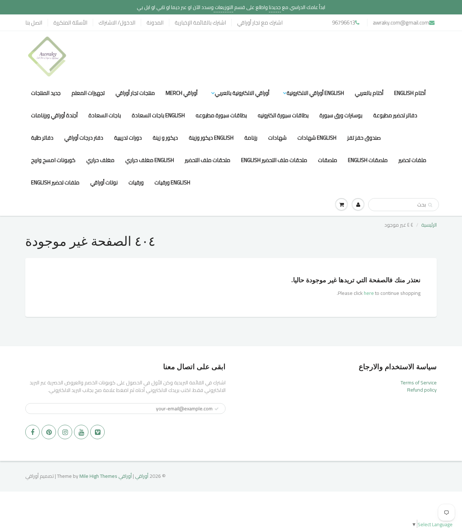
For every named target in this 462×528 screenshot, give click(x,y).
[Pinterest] (49, 432)
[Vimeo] (97, 432)
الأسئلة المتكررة (70, 22)
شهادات (277, 137)
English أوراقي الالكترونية (315, 93)
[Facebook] (32, 432)
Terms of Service (419, 382)
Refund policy (422, 389)
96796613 (343, 22)
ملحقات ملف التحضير (207, 160)
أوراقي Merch (181, 93)
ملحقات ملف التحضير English (274, 160)
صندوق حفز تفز (364, 137)
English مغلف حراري (149, 160)
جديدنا (275, 7)
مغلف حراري (100, 160)
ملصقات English (368, 160)
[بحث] (430, 205)
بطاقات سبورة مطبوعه (221, 115)
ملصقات (327, 160)
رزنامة (250, 137)
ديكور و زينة (165, 137)
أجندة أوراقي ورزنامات (54, 115)
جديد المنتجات (46, 93)
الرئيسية (429, 225)
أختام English (410, 93)
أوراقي (141, 476)
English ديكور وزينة (211, 137)
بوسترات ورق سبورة (340, 115)
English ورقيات (172, 182)
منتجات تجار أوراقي (135, 93)
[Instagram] (65, 432)
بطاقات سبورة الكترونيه (283, 115)
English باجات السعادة (158, 115)
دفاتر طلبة (42, 137)
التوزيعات (223, 7)
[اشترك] (216, 409)
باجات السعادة (104, 115)
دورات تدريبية (128, 137)
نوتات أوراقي (104, 182)
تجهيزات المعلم (88, 93)
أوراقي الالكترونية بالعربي (242, 93)
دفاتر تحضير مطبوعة (395, 115)
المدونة (155, 22)
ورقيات (136, 182)
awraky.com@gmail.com (401, 22)
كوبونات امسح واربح (53, 160)
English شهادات (316, 137)
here (369, 293)
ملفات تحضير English (55, 182)
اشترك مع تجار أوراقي (260, 22)
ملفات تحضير (412, 160)
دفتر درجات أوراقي (83, 137)
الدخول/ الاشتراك (117, 22)
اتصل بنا (33, 22)
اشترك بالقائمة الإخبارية (200, 22)
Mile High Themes (98, 476)
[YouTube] (81, 432)
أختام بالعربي (369, 93)
